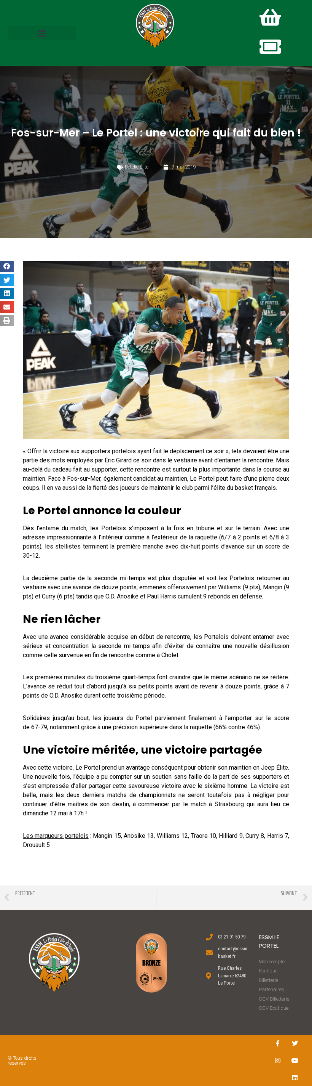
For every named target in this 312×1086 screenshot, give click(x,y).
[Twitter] (295, 1043)
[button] (42, 33)
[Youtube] (295, 1060)
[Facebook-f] (278, 1043)
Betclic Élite (136, 167)
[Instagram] (278, 1060)
